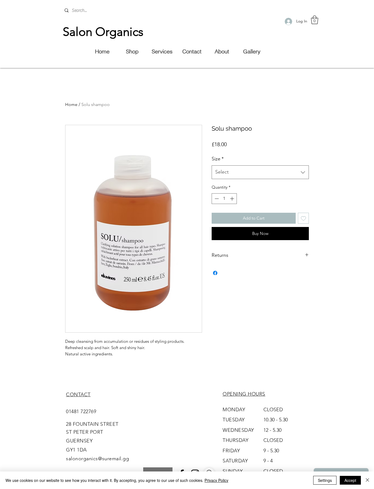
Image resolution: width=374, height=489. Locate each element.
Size (218, 159)
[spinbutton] (224, 199)
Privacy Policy (216, 480)
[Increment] (232, 199)
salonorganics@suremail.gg (97, 459)
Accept (350, 480)
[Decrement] (216, 199)
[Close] (367, 480)
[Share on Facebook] (215, 273)
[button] (314, 20)
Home (71, 104)
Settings (325, 480)
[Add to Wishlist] (303, 218)
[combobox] (260, 172)
